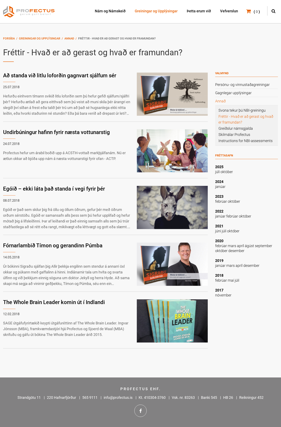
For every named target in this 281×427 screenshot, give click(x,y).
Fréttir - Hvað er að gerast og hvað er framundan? (117, 38)
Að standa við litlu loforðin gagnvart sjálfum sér (59, 75)
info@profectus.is (118, 397)
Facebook (140, 411)
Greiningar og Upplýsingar (39, 38)
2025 (219, 167)
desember (236, 251)
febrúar (221, 201)
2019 (219, 260)
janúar (220, 186)
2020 (219, 241)
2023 (219, 196)
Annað (69, 38)
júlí (218, 172)
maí (231, 280)
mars (232, 246)
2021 (219, 226)
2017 (219, 290)
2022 (219, 211)
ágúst (250, 246)
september (263, 246)
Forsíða (9, 38)
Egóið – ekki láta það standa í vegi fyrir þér (54, 189)
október (227, 172)
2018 (219, 275)
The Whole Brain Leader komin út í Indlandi (54, 302)
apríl (241, 246)
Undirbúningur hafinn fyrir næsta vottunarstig (56, 132)
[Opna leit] (273, 10)
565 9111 (90, 397)
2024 (219, 181)
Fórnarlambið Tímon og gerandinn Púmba (52, 245)
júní (218, 231)
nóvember (223, 295)
